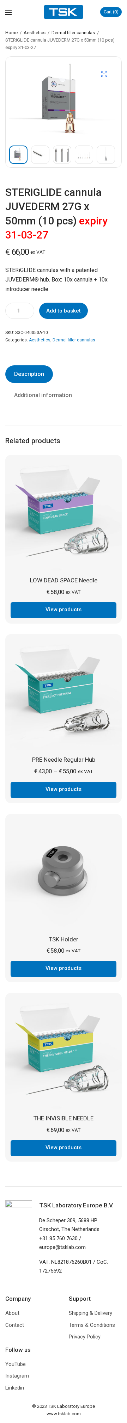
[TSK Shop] (63, 12)
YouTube (15, 1364)
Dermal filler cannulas (73, 32)
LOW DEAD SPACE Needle (63, 580)
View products (63, 609)
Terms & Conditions (92, 1325)
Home (11, 32)
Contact (14, 1325)
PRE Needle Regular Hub (63, 759)
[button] (104, 74)
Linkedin (14, 1388)
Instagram (17, 1376)
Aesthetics (35, 32)
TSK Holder (63, 939)
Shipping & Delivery (90, 1313)
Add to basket (63, 311)
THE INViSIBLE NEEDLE (63, 1118)
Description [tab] (29, 374)
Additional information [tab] (43, 395)
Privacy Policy (85, 1337)
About (12, 1313)
